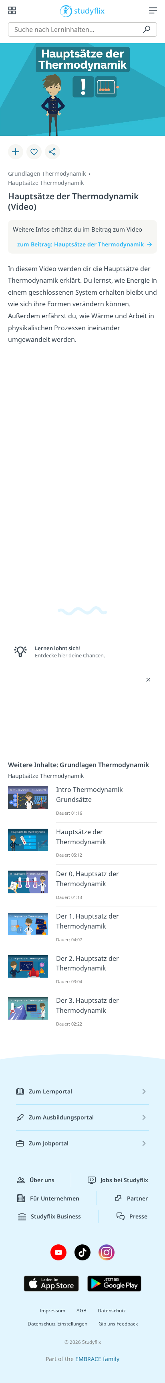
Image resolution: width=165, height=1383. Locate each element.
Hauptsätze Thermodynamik (46, 183)
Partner (137, 1198)
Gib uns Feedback (118, 1323)
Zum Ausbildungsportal (61, 1117)
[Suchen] (146, 29)
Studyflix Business (56, 1216)
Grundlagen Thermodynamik (47, 173)
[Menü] (153, 10)
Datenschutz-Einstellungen (57, 1323)
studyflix (89, 10)
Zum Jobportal (48, 1143)
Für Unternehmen (54, 1198)
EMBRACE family (97, 1359)
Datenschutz (112, 1310)
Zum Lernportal (50, 1091)
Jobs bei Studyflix (124, 1180)
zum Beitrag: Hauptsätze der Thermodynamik (80, 244)
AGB (81, 1310)
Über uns (42, 1180)
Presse (138, 1216)
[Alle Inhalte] (12, 10)
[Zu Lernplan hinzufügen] (15, 151)
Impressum (52, 1310)
